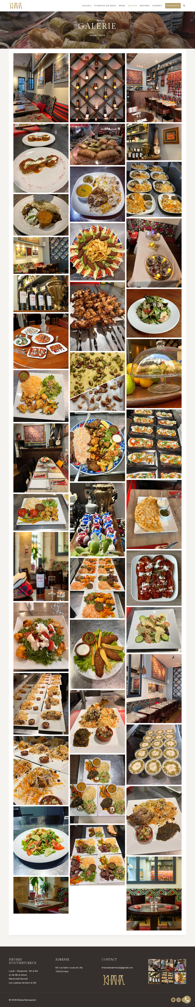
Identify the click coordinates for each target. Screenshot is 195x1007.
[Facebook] (173, 1000)
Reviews (145, 5)
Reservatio (173, 5)
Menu (122, 5)
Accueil (87, 5)
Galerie (132, 5)
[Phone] (187, 999)
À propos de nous (105, 5)
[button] (41, 87)
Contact (157, 5)
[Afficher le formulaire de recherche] (184, 6)
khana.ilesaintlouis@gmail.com (117, 967)
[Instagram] (178, 1000)
